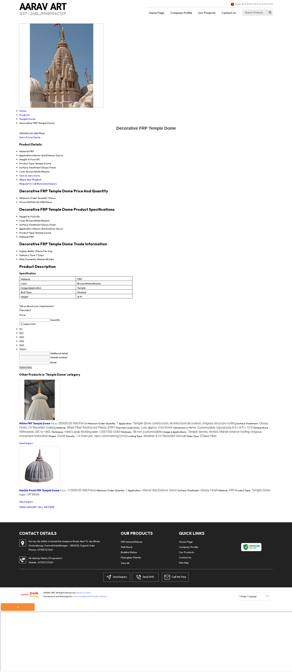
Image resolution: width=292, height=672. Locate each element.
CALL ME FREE (45, 507)
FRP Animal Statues (131, 541)
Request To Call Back (31, 183)
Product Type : (252, 490)
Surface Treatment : (198, 490)
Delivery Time (27, 255)
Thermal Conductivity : (144, 427)
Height (23, 216)
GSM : (106, 431)
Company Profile (181, 12)
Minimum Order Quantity (33, 198)
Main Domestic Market (32, 259)
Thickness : (141, 431)
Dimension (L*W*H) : (213, 427)
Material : (85, 427)
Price (22, 202)
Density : (96, 436)
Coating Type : (156, 436)
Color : (29, 494)
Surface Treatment (30, 224)
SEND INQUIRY (28, 507)
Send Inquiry (50, 183)
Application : (177, 423)
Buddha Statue (129, 552)
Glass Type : (201, 436)
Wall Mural (126, 547)
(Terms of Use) (83, 592)
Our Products (206, 12)
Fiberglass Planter (131, 557)
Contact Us (229, 12)
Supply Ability (26, 251)
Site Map (184, 562)
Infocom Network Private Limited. (90, 596)
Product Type (26, 232)
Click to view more (29, 175)
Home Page (156, 12)
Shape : (57, 436)
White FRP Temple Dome (34, 423)
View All (125, 563)
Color (22, 220)
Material (24, 236)
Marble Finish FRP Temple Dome (39, 490)
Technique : (71, 431)
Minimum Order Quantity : (102, 423)
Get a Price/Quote (29, 137)
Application (25, 228)
